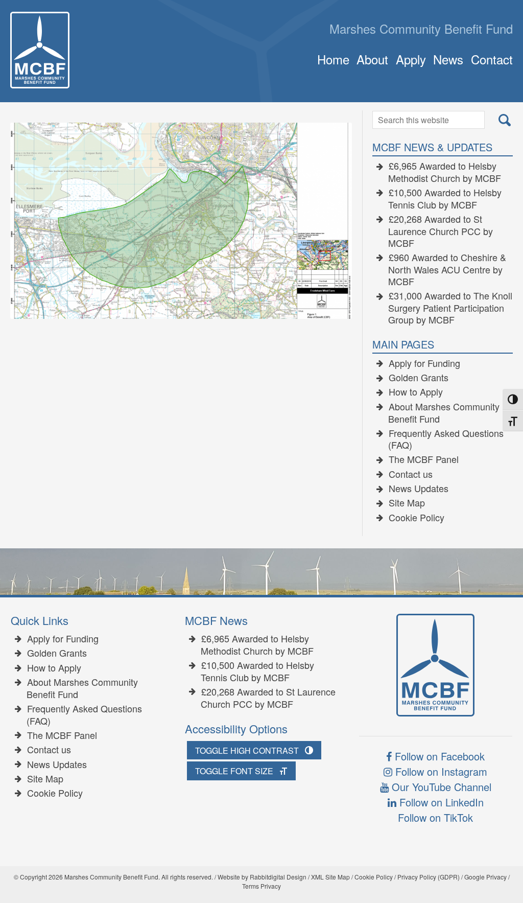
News (448, 59)
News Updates (418, 488)
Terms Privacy (261, 886)
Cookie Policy (416, 518)
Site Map (407, 503)
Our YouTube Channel (440, 786)
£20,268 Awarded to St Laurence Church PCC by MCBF (440, 231)
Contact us (411, 474)
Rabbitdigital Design (278, 876)
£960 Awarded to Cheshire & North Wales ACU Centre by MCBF (447, 269)
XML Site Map (330, 876)
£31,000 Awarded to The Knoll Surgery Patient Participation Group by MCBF (450, 308)
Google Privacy (485, 876)
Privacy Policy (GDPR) (428, 876)
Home (333, 59)
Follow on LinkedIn (440, 802)
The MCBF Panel (424, 459)
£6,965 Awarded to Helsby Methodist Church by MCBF (444, 172)
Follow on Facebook (438, 756)
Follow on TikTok (435, 817)
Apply (410, 59)
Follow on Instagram (439, 771)
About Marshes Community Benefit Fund (444, 413)
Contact (491, 59)
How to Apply (416, 392)
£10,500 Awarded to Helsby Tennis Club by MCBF (445, 199)
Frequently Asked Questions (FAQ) (446, 439)
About (372, 59)
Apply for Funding (424, 363)
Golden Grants (418, 378)
